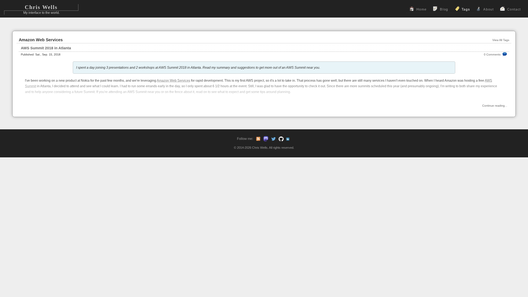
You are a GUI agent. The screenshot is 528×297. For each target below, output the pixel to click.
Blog (444, 9)
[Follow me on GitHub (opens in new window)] (281, 139)
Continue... (494, 105)
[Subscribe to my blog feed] (258, 139)
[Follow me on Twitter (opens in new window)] (273, 139)
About (488, 9)
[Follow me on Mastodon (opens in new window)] (264, 138)
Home (421, 9)
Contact (514, 9)
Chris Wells (41, 7)
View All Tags (500, 40)
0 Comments (492, 54)
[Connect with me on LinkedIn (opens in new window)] (288, 139)
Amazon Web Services (173, 80)
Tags (466, 9)
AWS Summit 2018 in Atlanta (46, 48)
